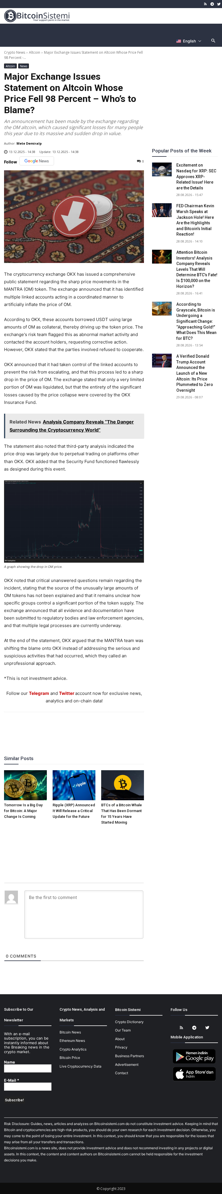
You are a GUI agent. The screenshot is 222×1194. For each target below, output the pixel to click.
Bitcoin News (70, 1032)
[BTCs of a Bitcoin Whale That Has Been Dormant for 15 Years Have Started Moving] (122, 785)
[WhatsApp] (67, 728)
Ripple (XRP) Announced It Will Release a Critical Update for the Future (74, 811)
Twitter (66, 693)
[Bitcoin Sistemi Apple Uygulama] (194, 1080)
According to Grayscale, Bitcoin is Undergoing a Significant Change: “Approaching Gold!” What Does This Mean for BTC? (196, 321)
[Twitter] (218, 4)
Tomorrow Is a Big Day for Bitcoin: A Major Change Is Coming (23, 811)
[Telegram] (212, 4)
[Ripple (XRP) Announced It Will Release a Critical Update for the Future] (74, 785)
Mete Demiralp (29, 143)
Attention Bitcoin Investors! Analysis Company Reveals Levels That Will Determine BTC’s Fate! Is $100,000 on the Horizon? (196, 269)
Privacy (121, 1047)
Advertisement (126, 1064)
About (120, 1039)
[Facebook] (40, 728)
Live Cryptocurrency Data (80, 1066)
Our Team (123, 1030)
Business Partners (129, 1056)
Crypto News (14, 52)
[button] (213, 41)
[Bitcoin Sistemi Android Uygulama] (194, 1062)
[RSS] (205, 4)
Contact (121, 1073)
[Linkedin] (80, 728)
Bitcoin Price (70, 1057)
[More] (107, 728)
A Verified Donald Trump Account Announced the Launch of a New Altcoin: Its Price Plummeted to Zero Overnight (194, 373)
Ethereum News (72, 1040)
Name (9, 1062)
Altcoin (34, 52)
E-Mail (11, 1080)
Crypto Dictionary (129, 1022)
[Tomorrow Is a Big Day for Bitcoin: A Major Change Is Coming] (25, 785)
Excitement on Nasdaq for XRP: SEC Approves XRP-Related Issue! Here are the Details (196, 176)
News (23, 66)
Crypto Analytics (73, 1049)
